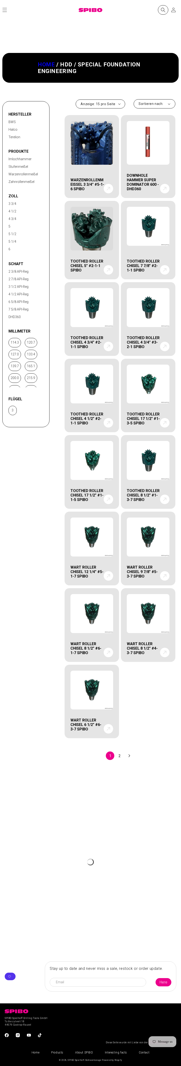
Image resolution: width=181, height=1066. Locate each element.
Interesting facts (116, 1052)
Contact (144, 1052)
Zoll (13, 196)
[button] (163, 10)
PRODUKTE (18, 151)
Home (46, 64)
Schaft (15, 264)
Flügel (15, 399)
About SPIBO (84, 1052)
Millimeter (19, 331)
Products (57, 1052)
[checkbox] (24, 122)
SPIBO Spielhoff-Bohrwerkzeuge (84, 1060)
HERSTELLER (19, 114)
